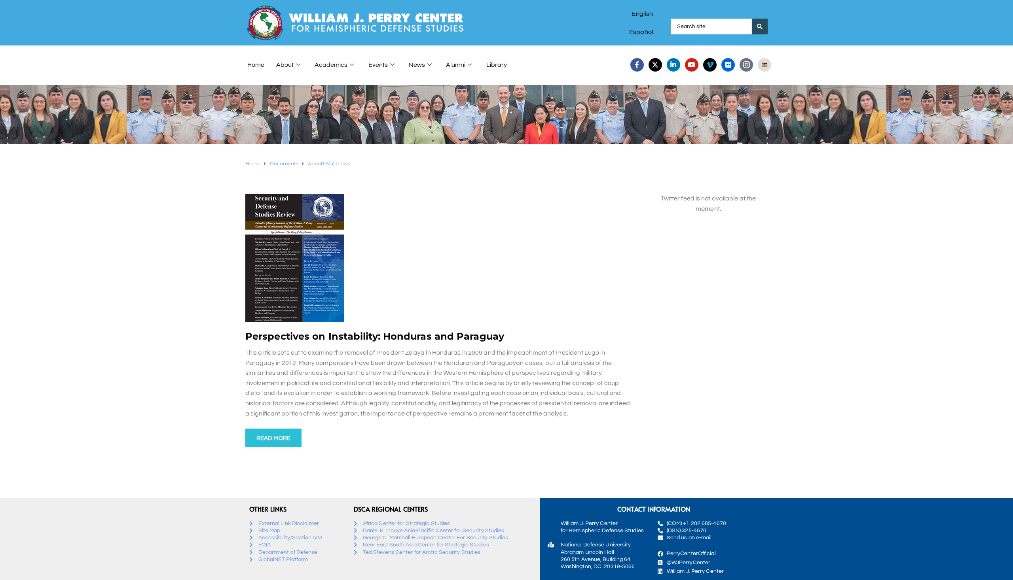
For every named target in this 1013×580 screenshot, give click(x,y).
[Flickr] (728, 65)
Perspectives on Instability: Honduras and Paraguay (374, 336)
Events (378, 65)
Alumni (455, 65)
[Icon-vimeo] (710, 65)
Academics (331, 65)
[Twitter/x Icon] (655, 65)
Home (255, 65)
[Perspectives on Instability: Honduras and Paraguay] (294, 257)
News (417, 65)
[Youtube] (691, 65)
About (285, 65)
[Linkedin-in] (673, 65)
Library (496, 65)
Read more (273, 438)
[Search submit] (760, 26)
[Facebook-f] (637, 65)
